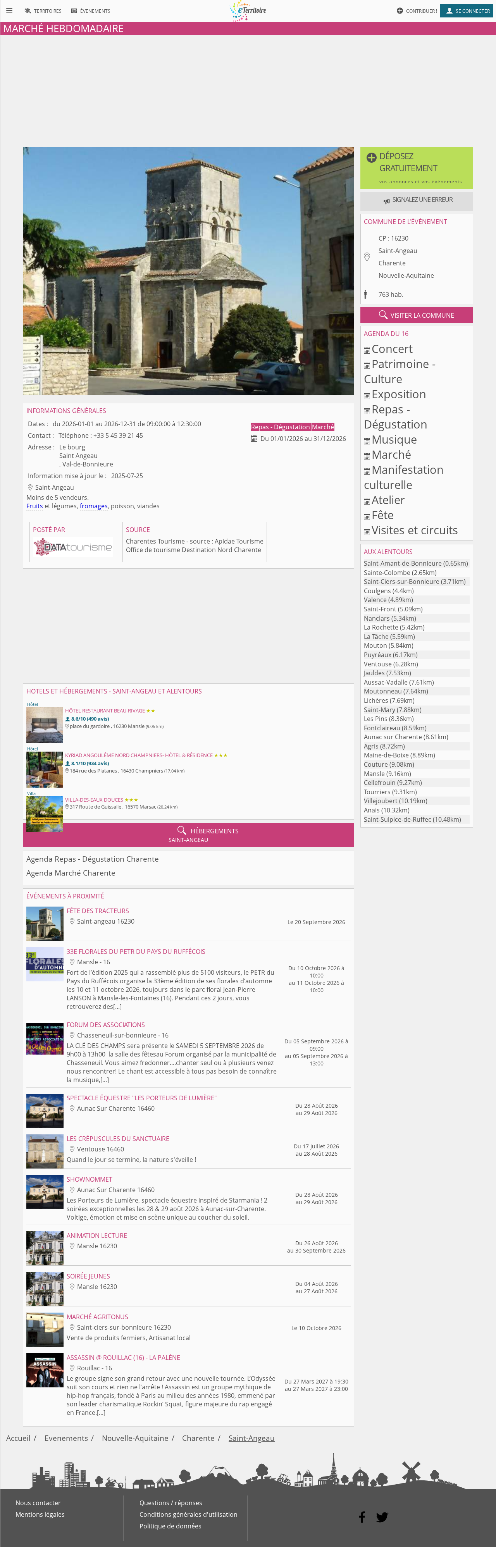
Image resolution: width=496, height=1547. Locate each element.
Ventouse (378, 664)
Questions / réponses (171, 1503)
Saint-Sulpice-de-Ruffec (397, 819)
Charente (392, 263)
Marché (323, 427)
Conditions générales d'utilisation (189, 1514)
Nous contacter (38, 1503)
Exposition (399, 393)
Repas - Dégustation (281, 427)
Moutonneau (383, 691)
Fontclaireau (382, 728)
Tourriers (377, 792)
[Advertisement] (248, 89)
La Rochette (381, 627)
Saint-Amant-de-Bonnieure (403, 563)
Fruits (34, 506)
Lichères (376, 700)
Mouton (375, 645)
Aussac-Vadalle (386, 682)
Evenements (66, 1438)
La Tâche (376, 636)
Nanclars (377, 618)
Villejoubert (381, 801)
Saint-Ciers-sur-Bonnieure (401, 581)
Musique (394, 439)
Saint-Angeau (398, 250)
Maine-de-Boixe (386, 755)
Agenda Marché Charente (70, 872)
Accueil (18, 1438)
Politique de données (171, 1526)
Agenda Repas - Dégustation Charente (92, 859)
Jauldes (374, 673)
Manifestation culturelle (404, 477)
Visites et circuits (415, 529)
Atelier (388, 499)
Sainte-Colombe (387, 572)
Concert (392, 348)
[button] (416, 168)
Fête (383, 514)
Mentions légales (40, 1514)
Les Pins (376, 718)
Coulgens (377, 591)
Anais (372, 810)
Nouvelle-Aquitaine (406, 275)
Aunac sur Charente (393, 737)
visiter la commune (416, 315)
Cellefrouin (380, 782)
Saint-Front (380, 609)
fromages (94, 506)
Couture (376, 764)
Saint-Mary (379, 710)
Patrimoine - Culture (400, 371)
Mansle (374, 773)
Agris (371, 746)
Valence (375, 599)
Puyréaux (377, 654)
